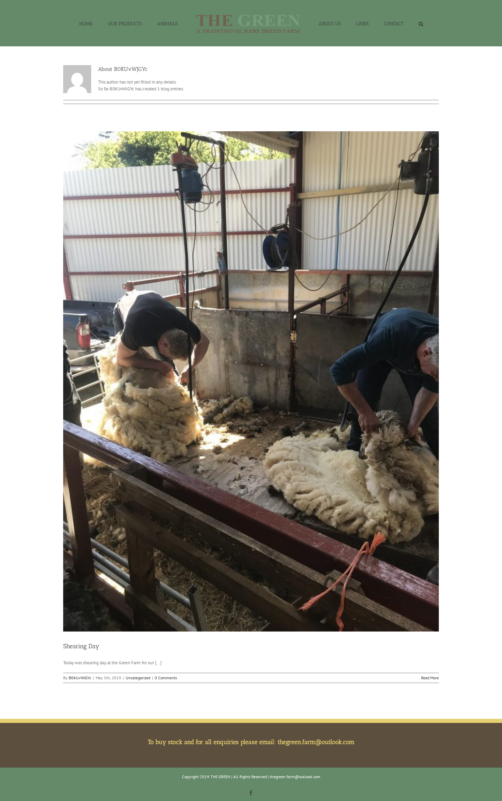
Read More (430, 677)
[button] (392, 23)
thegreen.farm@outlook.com (316, 742)
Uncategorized (138, 677)
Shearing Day (81, 646)
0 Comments (166, 677)
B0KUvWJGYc (80, 677)
